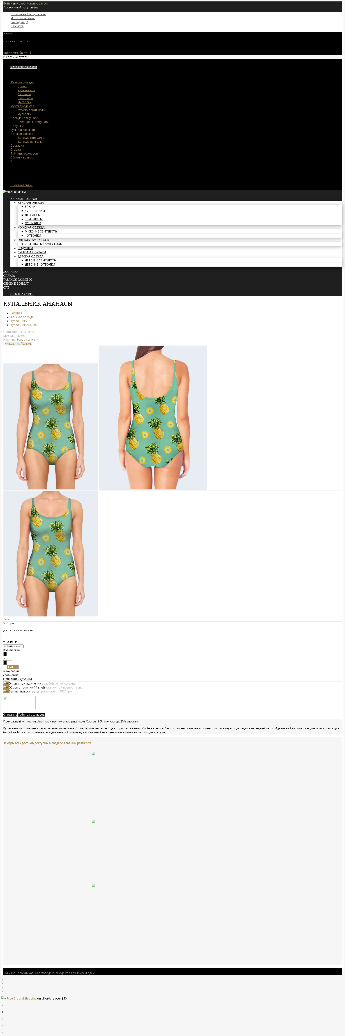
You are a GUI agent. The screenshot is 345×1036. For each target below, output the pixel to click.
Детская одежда (21, 134)
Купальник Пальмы (18, 344)
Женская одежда (22, 82)
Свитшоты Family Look (33, 122)
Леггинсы (24, 94)
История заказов (23, 18)
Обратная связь (21, 185)
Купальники (26, 90)
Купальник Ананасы (24, 325)
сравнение (10, 675)
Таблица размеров (31, 715)
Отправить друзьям (17, 679)
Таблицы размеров (24, 153)
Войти (7, 3)
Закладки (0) (19, 22)
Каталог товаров (23, 67)
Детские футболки (30, 142)
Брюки (22, 86)
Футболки (24, 102)
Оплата (15, 149)
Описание (10, 715)
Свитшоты (25, 98)
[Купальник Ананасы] (50, 489)
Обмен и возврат (22, 157)
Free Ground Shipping (21, 998)
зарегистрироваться (33, 3)
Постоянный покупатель (28, 14)
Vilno (30, 332)
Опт (13, 161)
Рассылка (17, 26)
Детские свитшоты (31, 138)
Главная (16, 313)
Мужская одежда (22, 106)
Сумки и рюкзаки (22, 130)
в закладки (11, 671)
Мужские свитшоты (31, 110)
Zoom (7, 619)
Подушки (17, 126)
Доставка (17, 146)
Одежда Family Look (24, 118)
